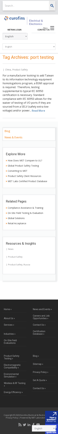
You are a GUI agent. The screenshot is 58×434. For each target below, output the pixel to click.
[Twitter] (24, 424)
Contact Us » (39, 325)
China (8, 69)
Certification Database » (39, 332)
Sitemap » (38, 364)
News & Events (13, 137)
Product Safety (20, 69)
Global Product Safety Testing (23, 165)
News (11, 249)
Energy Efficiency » (13, 392)
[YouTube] (38, 424)
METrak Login (14, 29)
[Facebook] (33, 424)
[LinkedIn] (29, 424)
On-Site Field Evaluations (10, 341)
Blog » (36, 356)
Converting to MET (17, 170)
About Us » (9, 318)
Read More (38, 110)
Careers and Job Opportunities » (41, 317)
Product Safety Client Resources (24, 176)
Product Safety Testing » (11, 357)
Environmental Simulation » (11, 375)
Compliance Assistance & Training (25, 207)
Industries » (9, 334)
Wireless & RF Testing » (14, 384)
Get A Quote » (40, 380)
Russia (27, 264)
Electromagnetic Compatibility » (12, 366)
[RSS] (20, 424)
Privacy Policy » (40, 372)
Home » (8, 309)
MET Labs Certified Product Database (27, 181)
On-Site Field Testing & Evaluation (25, 212)
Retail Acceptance (17, 223)
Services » (9, 325)
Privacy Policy (12, 417)
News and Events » (42, 309)
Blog (7, 131)
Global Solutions (16, 218)
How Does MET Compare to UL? (25, 160)
